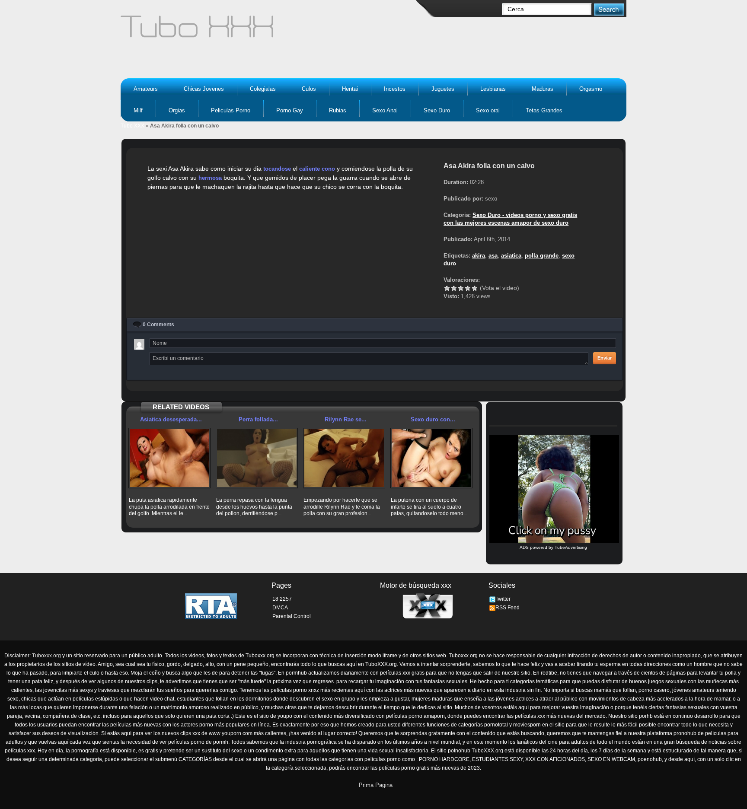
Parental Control (291, 616)
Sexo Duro (437, 110)
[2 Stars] (453, 288)
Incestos (394, 89)
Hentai (350, 89)
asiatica (511, 255)
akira (478, 255)
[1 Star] (447, 288)
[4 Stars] (467, 288)
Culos (309, 89)
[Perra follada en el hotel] (257, 458)
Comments (158, 325)
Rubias (337, 110)
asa (493, 255)
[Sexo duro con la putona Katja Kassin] (431, 458)
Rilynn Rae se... (346, 419)
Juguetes (442, 89)
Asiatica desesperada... (171, 419)
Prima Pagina (376, 785)
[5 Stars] (474, 288)
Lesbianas (493, 89)
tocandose (277, 169)
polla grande (542, 255)
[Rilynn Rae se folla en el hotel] (344, 458)
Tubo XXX (132, 126)
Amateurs (146, 89)
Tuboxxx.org (46, 656)
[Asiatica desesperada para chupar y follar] (169, 458)
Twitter (503, 599)
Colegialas (263, 89)
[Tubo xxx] (272, 30)
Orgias (177, 110)
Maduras (542, 89)
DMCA (280, 608)
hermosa (210, 178)
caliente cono (317, 169)
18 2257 (282, 599)
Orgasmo (590, 89)
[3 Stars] (460, 288)
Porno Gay (289, 110)
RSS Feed (507, 608)
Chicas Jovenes (204, 89)
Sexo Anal (385, 110)
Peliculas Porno (230, 110)
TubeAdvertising (571, 547)
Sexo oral (488, 110)
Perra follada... (258, 419)
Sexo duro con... (433, 419)
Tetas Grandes (544, 110)
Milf (138, 110)
